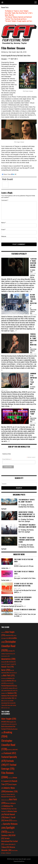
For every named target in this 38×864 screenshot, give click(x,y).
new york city (9, 683)
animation (9, 635)
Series (8, 820)
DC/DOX (10, 749)
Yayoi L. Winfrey (7, 853)
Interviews (11, 791)
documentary (8, 658)
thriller (10, 698)
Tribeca (4, 705)
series (15, 690)
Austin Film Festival (12, 724)
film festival (11, 662)
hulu (12, 670)
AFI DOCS (5, 722)
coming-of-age (5, 653)
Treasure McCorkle (9, 844)
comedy (11, 651)
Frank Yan (10, 777)
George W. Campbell (11, 664)
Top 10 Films (6, 700)
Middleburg (4, 678)
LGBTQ (11, 672)
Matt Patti (8, 675)
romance (12, 688)
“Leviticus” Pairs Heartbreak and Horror (16, 19)
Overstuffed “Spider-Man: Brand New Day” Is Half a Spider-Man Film (19, 14)
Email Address (6, 459)
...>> (9, 568)
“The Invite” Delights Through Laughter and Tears (18, 21)
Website (3, 236)
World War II (6, 707)
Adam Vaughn (8, 718)
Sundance (12, 693)
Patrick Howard (7, 685)
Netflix (10, 680)
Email (3, 229)
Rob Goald (7, 179)
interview (5, 673)
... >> (30, 291)
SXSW (4, 698)
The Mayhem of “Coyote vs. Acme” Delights (16, 11)
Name (3, 222)
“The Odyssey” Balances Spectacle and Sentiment (18, 17)
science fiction (8, 690)
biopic (5, 638)
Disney (12, 653)
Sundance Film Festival (9, 695)
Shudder (4, 693)
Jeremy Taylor (11, 794)
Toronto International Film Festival (9, 841)
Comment (4, 200)
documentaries (5, 656)
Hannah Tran (7, 666)
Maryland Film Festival (8, 797)
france (3, 664)
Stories (10, 832)
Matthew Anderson (5, 800)
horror (5, 669)
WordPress (21, 861)
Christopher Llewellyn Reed (8, 646)
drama (3, 662)
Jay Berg (4, 794)
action (3, 632)
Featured (10, 753)
